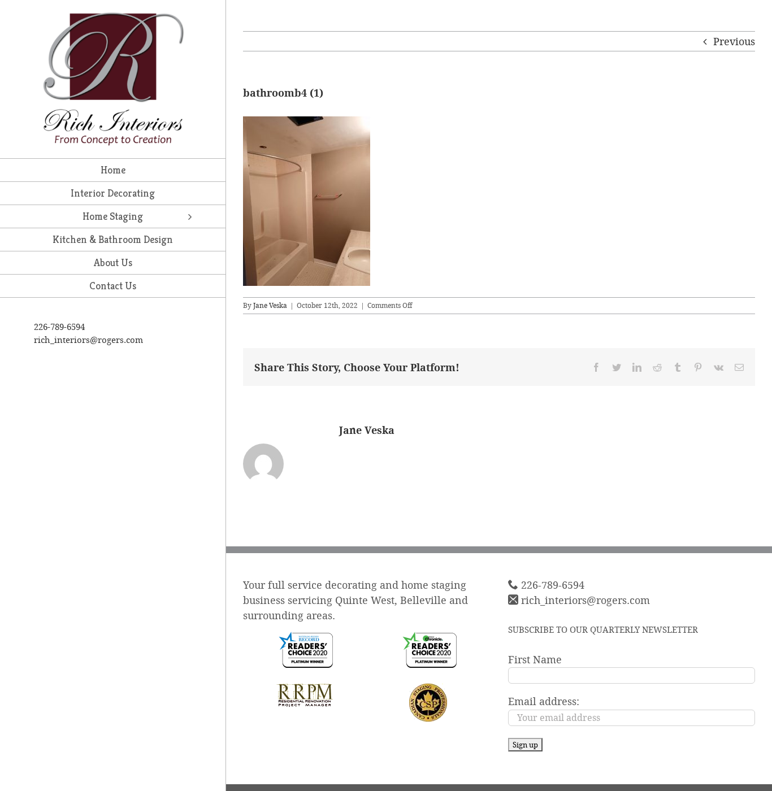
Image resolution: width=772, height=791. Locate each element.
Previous (734, 41)
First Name (535, 659)
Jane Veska (270, 305)
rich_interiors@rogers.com (88, 339)
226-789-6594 (59, 326)
